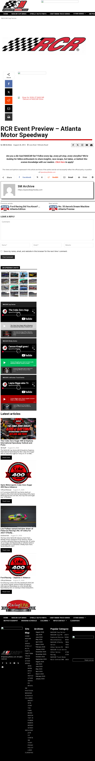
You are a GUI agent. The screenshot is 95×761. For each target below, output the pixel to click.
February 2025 (40, 676)
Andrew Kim (5, 536)
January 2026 (40, 649)
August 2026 (40, 632)
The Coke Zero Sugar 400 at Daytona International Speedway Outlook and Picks (17, 443)
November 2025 (41, 654)
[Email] (8, 108)
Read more (6, 457)
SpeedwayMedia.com (47, 172)
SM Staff (3, 448)
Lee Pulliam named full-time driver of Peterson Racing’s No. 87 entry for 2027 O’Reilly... (17, 531)
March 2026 (40, 644)
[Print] (8, 117)
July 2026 (39, 634)
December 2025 (41, 652)
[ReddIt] (8, 100)
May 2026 (39, 639)
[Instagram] (82, 145)
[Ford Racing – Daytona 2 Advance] (18, 565)
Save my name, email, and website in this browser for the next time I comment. (35, 251)
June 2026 (39, 637)
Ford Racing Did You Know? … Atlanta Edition (25, 208)
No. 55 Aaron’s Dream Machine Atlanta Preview (73, 208)
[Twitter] (78, 145)
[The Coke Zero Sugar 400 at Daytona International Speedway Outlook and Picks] (18, 428)
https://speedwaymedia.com (30, 190)
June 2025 (39, 666)
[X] (8, 92)
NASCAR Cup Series (8, 18)
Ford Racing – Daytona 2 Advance (15, 578)
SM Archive (7, 145)
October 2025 (40, 657)
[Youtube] (87, 145)
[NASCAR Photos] (91, 145)
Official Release (6, 490)
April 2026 (39, 642)
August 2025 (40, 661)
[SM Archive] (9, 190)
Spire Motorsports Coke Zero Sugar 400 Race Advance (16, 486)
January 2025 (40, 679)
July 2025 (39, 664)
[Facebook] (8, 83)
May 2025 (39, 669)
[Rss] (18, 663)
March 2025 (40, 674)
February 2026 (40, 647)
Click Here (60, 162)
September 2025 (41, 659)
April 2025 (39, 671)
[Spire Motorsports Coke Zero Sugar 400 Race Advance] (18, 472)
